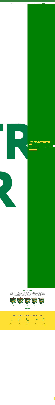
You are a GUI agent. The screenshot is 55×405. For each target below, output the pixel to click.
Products (26, 3)
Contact (37, 3)
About (34, 3)
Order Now (39, 3)
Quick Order (54, 398)
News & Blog (32, 3)
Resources (29, 3)
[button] (1, 146)
